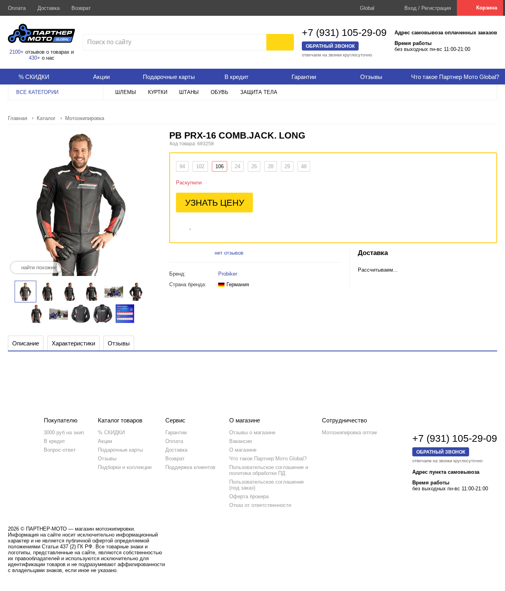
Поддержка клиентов (190, 467)
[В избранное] (191, 225)
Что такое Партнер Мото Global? (268, 459)
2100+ (16, 52)
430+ (34, 58)
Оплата (17, 8)
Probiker (227, 274)
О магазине (242, 450)
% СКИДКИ (111, 432)
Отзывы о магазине (252, 432)
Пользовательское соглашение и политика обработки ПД (268, 470)
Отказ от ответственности (260, 505)
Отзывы (107, 459)
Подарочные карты (120, 450)
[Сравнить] (179, 225)
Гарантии (176, 432)
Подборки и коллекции (125, 467)
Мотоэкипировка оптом (349, 432)
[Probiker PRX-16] (47, 291)
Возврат (81, 8)
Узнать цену (214, 203)
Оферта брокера (249, 496)
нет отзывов (229, 253)
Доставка (48, 8)
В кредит (54, 441)
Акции (105, 441)
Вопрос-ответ (60, 450)
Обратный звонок (330, 46)
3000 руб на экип (64, 432)
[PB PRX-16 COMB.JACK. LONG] (25, 291)
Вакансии (240, 441)
